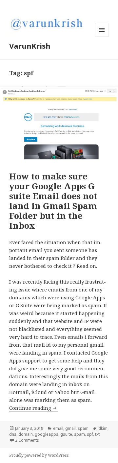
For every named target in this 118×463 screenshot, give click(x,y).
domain (25, 434)
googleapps (46, 434)
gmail (70, 428)
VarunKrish (29, 46)
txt (97, 434)
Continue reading (33, 408)
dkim (103, 428)
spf (90, 434)
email (58, 428)
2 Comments (27, 440)
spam (83, 428)
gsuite (66, 434)
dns (12, 434)
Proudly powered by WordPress (39, 455)
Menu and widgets (102, 36)
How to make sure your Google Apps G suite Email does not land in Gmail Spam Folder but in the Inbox (53, 200)
